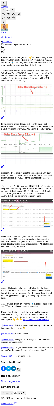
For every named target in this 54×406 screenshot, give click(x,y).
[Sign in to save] (18, 14)
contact (4, 403)
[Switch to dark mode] (3, 14)
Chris (3, 32)
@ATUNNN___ (8, 356)
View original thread (12, 381)
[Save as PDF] (13, 14)
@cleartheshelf (7, 325)
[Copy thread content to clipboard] (18, 370)
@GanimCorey (8, 334)
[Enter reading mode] (3, 18)
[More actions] (3, 22)
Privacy (10, 403)
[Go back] (4, 3)
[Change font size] (8, 14)
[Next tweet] (12, 10)
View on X (7, 41)
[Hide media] (8, 18)
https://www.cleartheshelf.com (36, 319)
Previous (8, 393)
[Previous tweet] (3, 10)
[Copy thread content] (13, 18)
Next (20, 393)
